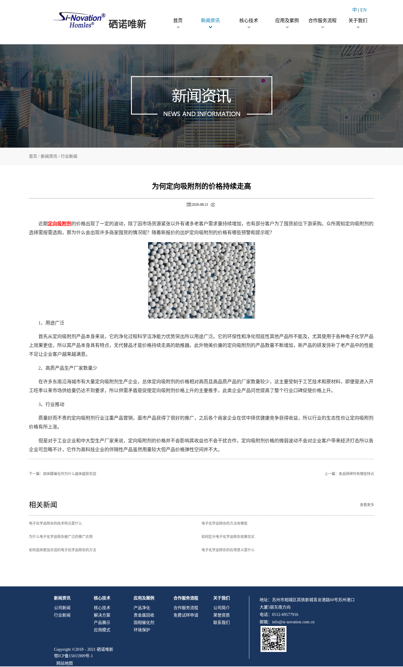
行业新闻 (69, 156)
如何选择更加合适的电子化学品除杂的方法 (62, 550)
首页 (178, 20)
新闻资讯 (49, 156)
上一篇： (349, 474)
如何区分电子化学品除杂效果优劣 (228, 537)
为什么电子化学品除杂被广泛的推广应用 (61, 537)
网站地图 (63, 663)
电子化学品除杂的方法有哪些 (225, 523)
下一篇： (62, 474)
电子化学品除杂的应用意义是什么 (228, 550)
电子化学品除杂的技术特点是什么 (55, 523)
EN (363, 9)
